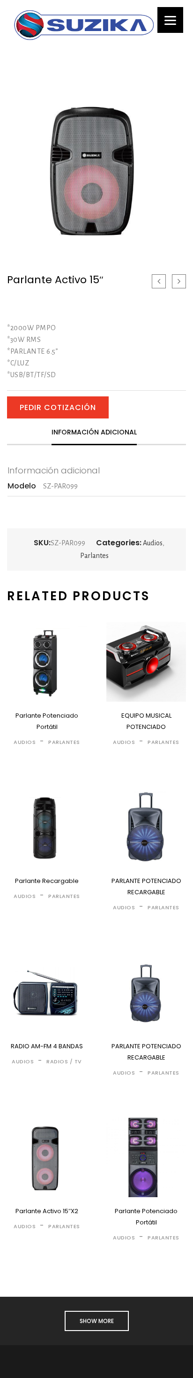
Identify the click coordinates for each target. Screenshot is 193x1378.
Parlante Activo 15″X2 (46, 1211)
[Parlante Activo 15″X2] (47, 1157)
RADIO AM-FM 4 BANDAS (47, 1046)
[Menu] (170, 20)
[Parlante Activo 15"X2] (179, 281)
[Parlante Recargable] (47, 827)
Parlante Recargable (47, 880)
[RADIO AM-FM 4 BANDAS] (47, 992)
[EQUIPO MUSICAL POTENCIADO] (146, 662)
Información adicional (94, 432)
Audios (153, 543)
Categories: (118, 543)
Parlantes (94, 555)
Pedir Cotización (58, 407)
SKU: (42, 543)
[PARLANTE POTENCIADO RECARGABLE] (146, 827)
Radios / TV (64, 1061)
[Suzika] (84, 24)
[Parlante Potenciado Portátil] (47, 662)
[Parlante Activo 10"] (159, 281)
